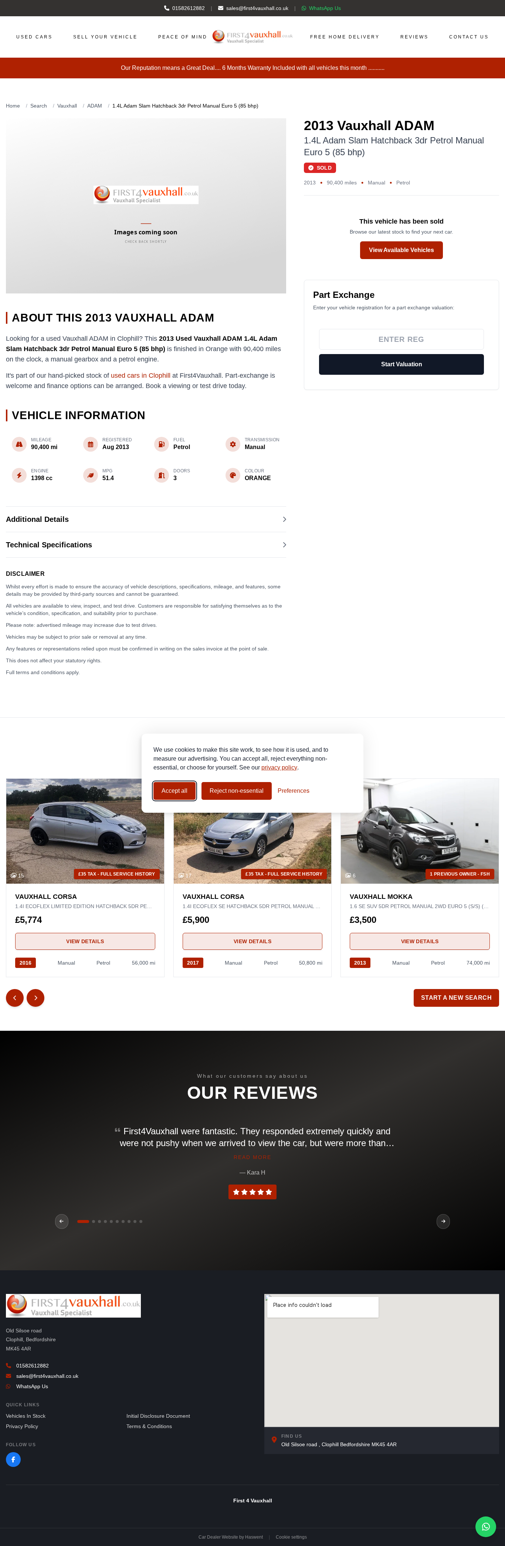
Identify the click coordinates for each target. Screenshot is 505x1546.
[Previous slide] (15, 998)
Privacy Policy (22, 1426)
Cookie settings (291, 1537)
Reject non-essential (237, 791)
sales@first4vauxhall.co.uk (257, 8)
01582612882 (188, 8)
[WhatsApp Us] (485, 1526)
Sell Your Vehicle (105, 37)
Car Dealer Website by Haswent (231, 1537)
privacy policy (279, 767)
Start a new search (456, 998)
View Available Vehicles (401, 250)
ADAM (94, 106)
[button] (78, 1221)
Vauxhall (67, 106)
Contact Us (469, 37)
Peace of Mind (182, 37)
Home (13, 106)
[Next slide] (35, 998)
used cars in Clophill (140, 375)
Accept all (174, 791)
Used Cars (34, 37)
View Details (85, 941)
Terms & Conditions (149, 1426)
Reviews (414, 37)
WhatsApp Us (325, 8)
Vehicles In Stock (25, 1416)
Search (38, 106)
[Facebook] (13, 1459)
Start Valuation (401, 364)
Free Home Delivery (345, 37)
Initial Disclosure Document (158, 1416)
